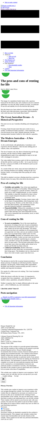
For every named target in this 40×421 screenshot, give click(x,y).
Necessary (6, 409)
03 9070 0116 (5, 7)
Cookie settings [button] (7, 376)
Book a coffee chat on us (8, 9)
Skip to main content (11, 2)
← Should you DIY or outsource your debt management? (18, 297)
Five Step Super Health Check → (11, 299)
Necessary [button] (4, 407)
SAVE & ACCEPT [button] (7, 419)
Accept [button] (16, 376)
